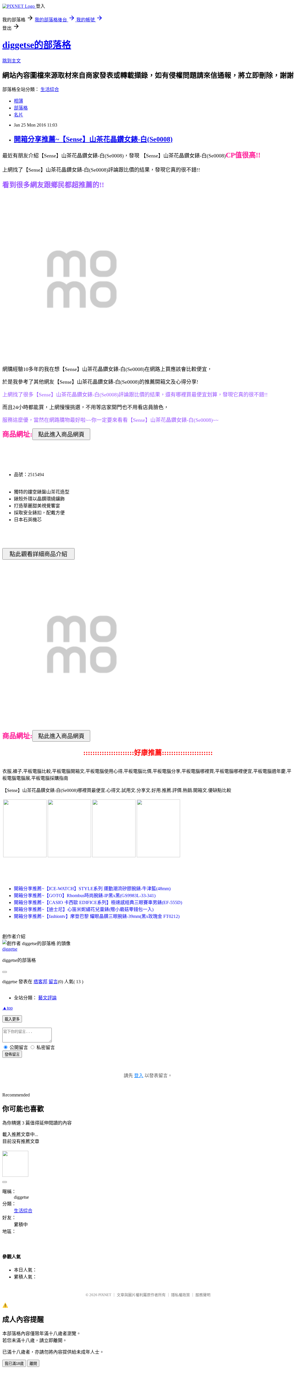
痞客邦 (40, 981)
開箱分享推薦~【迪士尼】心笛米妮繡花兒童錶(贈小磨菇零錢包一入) (83, 909)
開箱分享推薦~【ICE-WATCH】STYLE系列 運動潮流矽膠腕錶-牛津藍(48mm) (92, 888)
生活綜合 (49, 89)
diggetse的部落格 (36, 45)
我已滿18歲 (14, 1363)
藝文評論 (47, 997)
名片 (18, 114)
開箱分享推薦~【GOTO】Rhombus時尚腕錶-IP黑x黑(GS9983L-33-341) (85, 895)
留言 (53, 981)
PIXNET (104, 1295)
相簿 (18, 101)
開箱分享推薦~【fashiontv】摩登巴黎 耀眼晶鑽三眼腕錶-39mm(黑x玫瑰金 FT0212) (97, 916)
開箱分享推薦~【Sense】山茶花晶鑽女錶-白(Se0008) (93, 139)
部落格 (21, 107)
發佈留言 (12, 1054)
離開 (33, 1363)
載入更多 (12, 1019)
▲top (7, 1007)
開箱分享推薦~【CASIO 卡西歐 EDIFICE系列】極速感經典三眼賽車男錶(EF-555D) (98, 902)
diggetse (9, 949)
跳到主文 (11, 60)
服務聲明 (202, 1295)
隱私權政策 (180, 1295)
